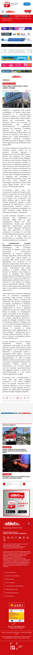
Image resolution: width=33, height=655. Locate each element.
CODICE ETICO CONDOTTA (12, 576)
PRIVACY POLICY (9, 579)
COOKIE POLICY (9, 596)
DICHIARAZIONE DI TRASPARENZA (14, 586)
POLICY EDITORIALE (10, 572)
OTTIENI (27, 4)
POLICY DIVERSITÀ (10, 582)
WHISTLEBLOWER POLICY (12, 592)
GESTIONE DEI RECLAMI (11, 589)
